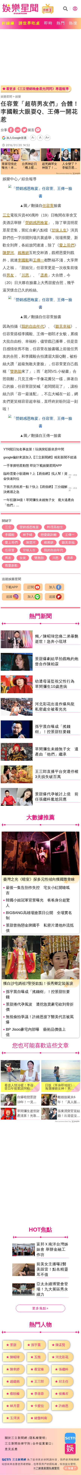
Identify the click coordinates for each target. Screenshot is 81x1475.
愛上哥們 (66, 245)
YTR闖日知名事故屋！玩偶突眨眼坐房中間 (33, 449)
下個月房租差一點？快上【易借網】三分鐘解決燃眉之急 (35, 489)
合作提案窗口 (42, 1443)
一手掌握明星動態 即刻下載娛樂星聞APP (32, 465)
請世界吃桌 (29, 23)
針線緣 (8, 23)
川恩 (25, 275)
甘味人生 (59, 230)
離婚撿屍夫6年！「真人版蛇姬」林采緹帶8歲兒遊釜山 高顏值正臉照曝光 (69, 1099)
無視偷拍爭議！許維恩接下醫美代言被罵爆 (40, 1019)
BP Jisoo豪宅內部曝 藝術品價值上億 (36, 1032)
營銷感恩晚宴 (36, 223)
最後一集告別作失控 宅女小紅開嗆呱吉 (38, 890)
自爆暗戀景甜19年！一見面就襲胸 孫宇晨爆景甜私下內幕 (28, 1099)
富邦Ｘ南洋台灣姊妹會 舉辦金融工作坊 (52, 1249)
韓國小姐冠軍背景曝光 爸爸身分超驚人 (38, 902)
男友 (10, 275)
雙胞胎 (15, 371)
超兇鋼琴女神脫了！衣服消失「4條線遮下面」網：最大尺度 (50, 166)
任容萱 (48, 206)
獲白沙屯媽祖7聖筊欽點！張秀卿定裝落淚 (38, 983)
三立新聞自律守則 (18, 1443)
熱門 (61, 23)
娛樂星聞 (6, 96)
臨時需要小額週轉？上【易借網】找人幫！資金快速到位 (35, 476)
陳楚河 (8, 253)
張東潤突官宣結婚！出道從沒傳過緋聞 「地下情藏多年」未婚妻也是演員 (69, 1113)
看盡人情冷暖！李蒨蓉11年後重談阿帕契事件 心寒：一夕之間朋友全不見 (19, 1087)
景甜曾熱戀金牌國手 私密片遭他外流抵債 (40, 928)
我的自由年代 (32, 326)
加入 (52, 587)
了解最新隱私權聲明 (48, 1468)
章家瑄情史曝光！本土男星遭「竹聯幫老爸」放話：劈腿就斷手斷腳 (9, 166)
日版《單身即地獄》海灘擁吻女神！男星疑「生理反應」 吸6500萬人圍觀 (59, 1087)
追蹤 (9, 597)
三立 (6, 215)
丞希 (44, 275)
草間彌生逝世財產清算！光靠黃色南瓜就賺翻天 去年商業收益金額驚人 (28, 1113)
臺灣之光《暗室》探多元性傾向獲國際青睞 (39, 879)
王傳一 (38, 260)
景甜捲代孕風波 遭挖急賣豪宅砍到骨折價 (40, 1007)
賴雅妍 (23, 253)
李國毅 (23, 260)
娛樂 (18, 96)
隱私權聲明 (37, 1437)
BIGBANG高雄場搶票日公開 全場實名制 (39, 915)
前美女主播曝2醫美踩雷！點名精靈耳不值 (52, 1269)
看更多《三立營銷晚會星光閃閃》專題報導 (37, 89)
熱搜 (73, 23)
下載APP (11, 587)
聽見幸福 (62, 326)
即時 (48, 23)
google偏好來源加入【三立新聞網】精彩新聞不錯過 (40, 457)
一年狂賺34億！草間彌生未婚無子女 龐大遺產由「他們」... (38, 502)
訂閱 (31, 587)
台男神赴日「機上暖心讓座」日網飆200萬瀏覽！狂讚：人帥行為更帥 (29, 166)
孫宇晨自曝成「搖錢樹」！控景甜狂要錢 (38, 994)
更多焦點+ (40, 1308)
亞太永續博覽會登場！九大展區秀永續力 (52, 1289)
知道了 (72, 1468)
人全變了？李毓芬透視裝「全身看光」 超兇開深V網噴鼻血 (70, 166)
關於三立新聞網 (16, 1437)
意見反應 (11, 1449)
